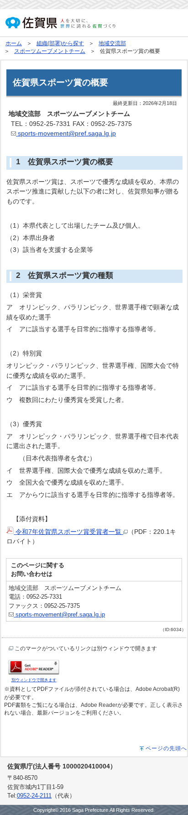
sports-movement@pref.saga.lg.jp (66, 133)
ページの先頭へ (166, 748)
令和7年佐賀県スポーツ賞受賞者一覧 (68, 531)
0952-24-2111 (34, 795)
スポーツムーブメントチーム (49, 51)
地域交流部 (112, 43)
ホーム (13, 43)
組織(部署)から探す (60, 43)
